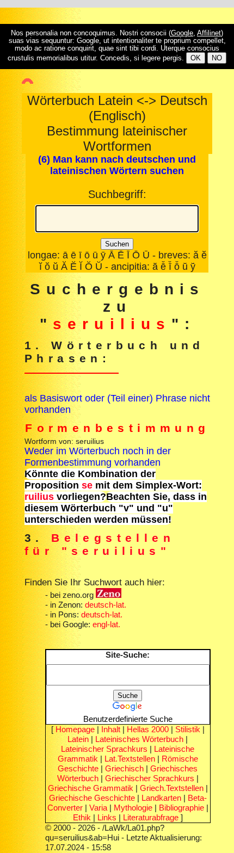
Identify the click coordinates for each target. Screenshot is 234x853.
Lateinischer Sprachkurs (104, 748)
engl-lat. (106, 624)
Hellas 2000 (148, 729)
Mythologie (133, 807)
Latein (78, 739)
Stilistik (187, 729)
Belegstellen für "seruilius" (99, 544)
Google (182, 33)
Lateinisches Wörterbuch (139, 739)
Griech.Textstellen (172, 788)
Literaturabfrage (150, 817)
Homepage (75, 729)
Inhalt (110, 729)
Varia (98, 807)
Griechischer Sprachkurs (149, 778)
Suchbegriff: (117, 194)
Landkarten (161, 797)
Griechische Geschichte (92, 797)
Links (106, 817)
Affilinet (209, 33)
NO (217, 58)
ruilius (39, 496)
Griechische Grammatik (90, 788)
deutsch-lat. (105, 604)
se (87, 485)
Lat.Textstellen (129, 758)
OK (195, 58)
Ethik (82, 817)
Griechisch (124, 768)
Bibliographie (181, 807)
